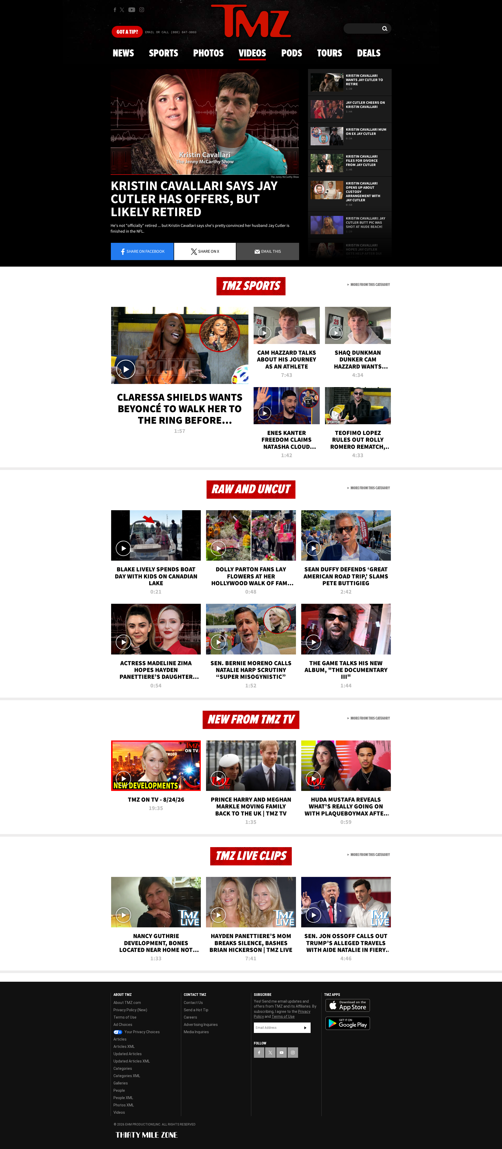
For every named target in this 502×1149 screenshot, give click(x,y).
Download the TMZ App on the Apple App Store (348, 1005)
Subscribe (305, 1027)
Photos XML (123, 1105)
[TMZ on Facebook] (115, 9)
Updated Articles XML (131, 1061)
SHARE (208, 251)
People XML (123, 1098)
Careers (190, 1017)
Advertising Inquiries (201, 1024)
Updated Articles (127, 1054)
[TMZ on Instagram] (141, 9)
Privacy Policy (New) (130, 1010)
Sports (163, 53)
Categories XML (126, 1076)
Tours (329, 53)
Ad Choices (122, 1024)
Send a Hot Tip (196, 1010)
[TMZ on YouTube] (281, 1052)
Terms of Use (124, 1017)
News (123, 53)
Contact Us (193, 1003)
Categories (122, 1068)
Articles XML (124, 1046)
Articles (120, 1039)
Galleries (120, 1083)
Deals (368, 53)
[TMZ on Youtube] (131, 9)
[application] (205, 122)
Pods (291, 53)
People (119, 1090)
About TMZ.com (127, 1003)
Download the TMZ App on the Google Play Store (348, 1023)
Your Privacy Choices (142, 1032)
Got (127, 32)
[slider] (205, 174)
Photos (208, 53)
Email (270, 251)
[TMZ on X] (122, 9)
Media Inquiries (196, 1032)
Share (145, 251)
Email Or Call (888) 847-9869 (170, 32)
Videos (252, 53)
